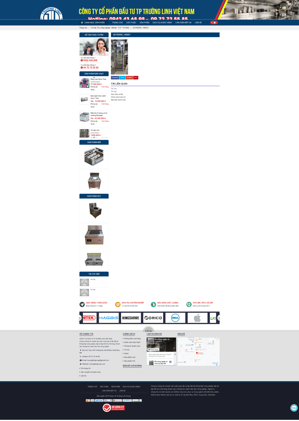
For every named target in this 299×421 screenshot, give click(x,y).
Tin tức (127, 350)
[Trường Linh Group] (149, 10)
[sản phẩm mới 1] (94, 157)
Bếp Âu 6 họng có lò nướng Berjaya (99, 114)
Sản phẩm (144, 22)
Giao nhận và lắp (117, 94)
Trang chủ (117, 22)
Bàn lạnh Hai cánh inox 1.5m (98, 97)
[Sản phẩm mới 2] (94, 181)
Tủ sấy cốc (95, 130)
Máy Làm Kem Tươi (98, 79)
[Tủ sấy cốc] (84, 134)
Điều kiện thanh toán (118, 100)
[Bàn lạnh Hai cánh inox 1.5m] (84, 100)
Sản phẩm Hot (129, 361)
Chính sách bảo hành (132, 342)
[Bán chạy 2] (94, 235)
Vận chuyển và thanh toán (91, 372)
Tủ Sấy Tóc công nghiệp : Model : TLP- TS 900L (110, 28)
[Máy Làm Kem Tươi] (84, 83)
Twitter (122, 77)
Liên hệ (198, 22)
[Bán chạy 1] (94, 211)
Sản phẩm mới (129, 357)
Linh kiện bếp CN (183, 22)
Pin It (135, 77)
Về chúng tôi (85, 368)
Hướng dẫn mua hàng (132, 339)
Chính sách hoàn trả (118, 97)
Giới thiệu (131, 22)
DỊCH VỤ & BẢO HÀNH (162, 22)
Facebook (115, 77)
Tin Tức (114, 89)
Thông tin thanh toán (132, 346)
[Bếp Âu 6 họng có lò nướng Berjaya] (84, 117)
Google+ (129, 77)
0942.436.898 (90, 60)
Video (126, 353)
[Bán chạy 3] (94, 259)
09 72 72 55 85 (90, 67)
